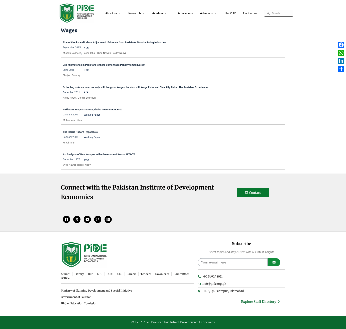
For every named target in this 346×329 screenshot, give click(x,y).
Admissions (185, 13)
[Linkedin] (108, 219)
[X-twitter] (76, 219)
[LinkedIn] (341, 61)
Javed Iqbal (89, 53)
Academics (159, 13)
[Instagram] (97, 219)
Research (134, 13)
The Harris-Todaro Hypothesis (80, 131)
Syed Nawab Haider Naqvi (111, 53)
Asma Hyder (69, 97)
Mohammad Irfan (72, 120)
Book (86, 159)
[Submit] (274, 262)
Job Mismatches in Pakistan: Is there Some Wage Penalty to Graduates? (104, 64)
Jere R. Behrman (87, 97)
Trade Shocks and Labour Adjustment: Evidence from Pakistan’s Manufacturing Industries (114, 42)
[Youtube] (87, 219)
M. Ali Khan (69, 142)
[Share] (341, 69)
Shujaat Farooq (71, 75)
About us (111, 13)
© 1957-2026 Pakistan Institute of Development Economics (173, 322)
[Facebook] (66, 219)
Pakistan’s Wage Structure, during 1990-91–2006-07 (92, 109)
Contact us (250, 13)
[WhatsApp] (341, 53)
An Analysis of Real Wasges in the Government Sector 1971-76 (99, 154)
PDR (86, 47)
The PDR (230, 13)
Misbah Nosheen (72, 53)
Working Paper (92, 115)
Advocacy (206, 13)
